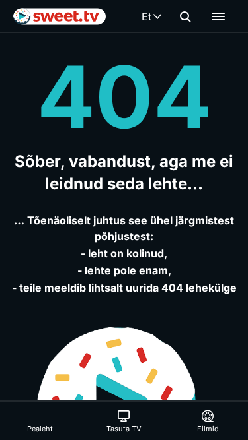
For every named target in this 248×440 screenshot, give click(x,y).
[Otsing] (185, 16)
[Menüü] (218, 16)
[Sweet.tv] (59, 16)
